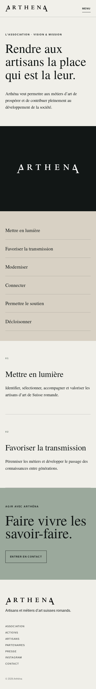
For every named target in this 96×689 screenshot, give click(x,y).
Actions (11, 632)
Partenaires (15, 645)
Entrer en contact (26, 556)
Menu (86, 8)
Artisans (12, 638)
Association (15, 626)
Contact (12, 663)
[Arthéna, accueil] (26, 8)
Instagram (13, 657)
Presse (11, 651)
